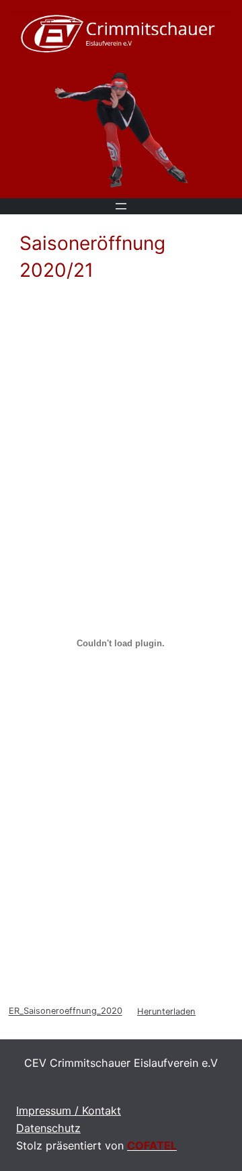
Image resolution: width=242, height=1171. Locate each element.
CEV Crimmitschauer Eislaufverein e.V (121, 1063)
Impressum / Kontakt (68, 1110)
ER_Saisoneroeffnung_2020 (65, 1011)
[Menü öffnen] (121, 206)
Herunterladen (166, 1011)
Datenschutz (48, 1128)
